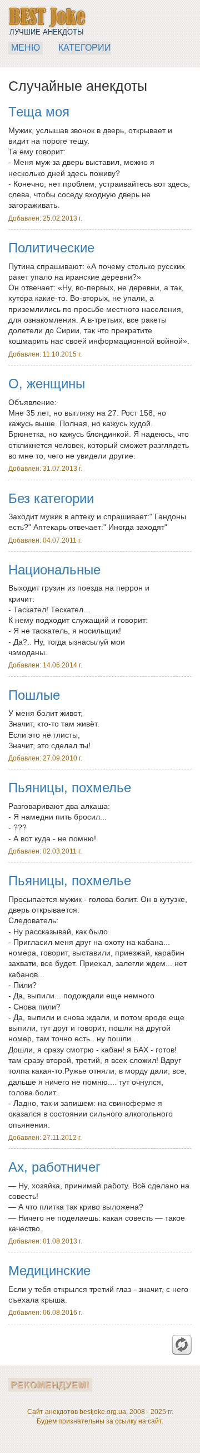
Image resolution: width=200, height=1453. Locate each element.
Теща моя (38, 111)
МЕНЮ (25, 47)
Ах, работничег (54, 1166)
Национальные (54, 569)
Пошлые (34, 695)
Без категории (51, 498)
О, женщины (46, 383)
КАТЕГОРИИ (84, 47)
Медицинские (49, 1270)
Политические (51, 247)
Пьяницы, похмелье (69, 787)
